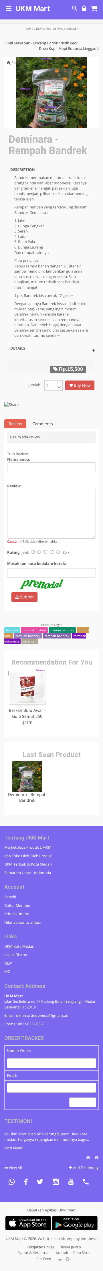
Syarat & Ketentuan (34, 1252)
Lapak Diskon (15, 954)
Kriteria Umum (16, 913)
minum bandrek (62, 630)
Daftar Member (17, 905)
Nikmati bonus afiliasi (22, 922)
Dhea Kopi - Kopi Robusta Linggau (68, 48)
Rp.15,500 (70, 369)
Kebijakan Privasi (41, 1247)
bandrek (12, 630)
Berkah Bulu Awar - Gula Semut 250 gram (27, 716)
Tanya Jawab (70, 1247)
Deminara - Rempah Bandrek (27, 797)
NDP (8, 963)
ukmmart (30, 641)
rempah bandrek (57, 636)
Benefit (10, 896)
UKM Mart (33, 8)
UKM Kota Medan (19, 946)
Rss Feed (43, 1258)
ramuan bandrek (28, 636)
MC (7, 971)
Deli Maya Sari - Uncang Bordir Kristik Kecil (42, 43)
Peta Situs (81, 1252)
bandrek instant (34, 630)
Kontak (62, 1252)
